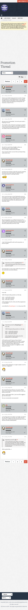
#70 (25, 321)
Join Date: (8, 90)
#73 (25, 414)
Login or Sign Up (22, 1)
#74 (25, 436)
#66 (25, 217)
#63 (25, 144)
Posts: (7, 92)
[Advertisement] (14, 45)
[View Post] (22, 262)
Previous (7, 81)
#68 (25, 259)
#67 (25, 239)
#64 (25, 169)
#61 (25, 95)
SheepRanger (12, 306)
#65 (25, 194)
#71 (25, 362)
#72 (25, 387)
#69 (25, 290)
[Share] (24, 91)
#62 (25, 119)
